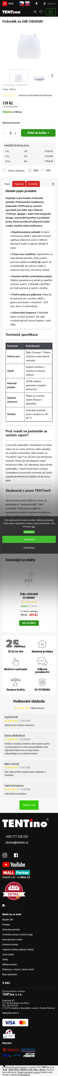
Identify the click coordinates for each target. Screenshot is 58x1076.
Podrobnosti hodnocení (41, 95)
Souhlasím (29, 539)
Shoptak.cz (25, 1075)
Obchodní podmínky (11, 929)
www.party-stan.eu (10, 1013)
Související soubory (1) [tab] (33, 184)
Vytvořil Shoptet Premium (16, 1067)
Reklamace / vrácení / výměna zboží (18, 969)
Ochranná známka (10, 944)
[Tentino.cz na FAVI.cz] (29, 891)
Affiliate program (9, 964)
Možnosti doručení (11, 122)
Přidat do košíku (37, 132)
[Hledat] (35, 12)
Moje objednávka (9, 974)
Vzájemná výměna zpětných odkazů (18, 949)
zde (33, 526)
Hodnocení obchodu (29, 701)
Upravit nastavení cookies (28, 1072)
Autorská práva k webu (12, 939)
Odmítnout (29, 547)
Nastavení (29, 532)
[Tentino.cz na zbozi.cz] (29, 905)
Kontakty (6, 924)
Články (5, 959)
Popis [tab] (7, 184)
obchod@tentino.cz (16, 842)
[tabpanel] (29, 598)
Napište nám (7, 919)
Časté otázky (8, 954)
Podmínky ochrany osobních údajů (17, 934)
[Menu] (4, 3)
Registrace (51, 4)
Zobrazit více (29, 805)
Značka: (9, 89)
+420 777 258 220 (16, 836)
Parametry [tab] (19, 184)
